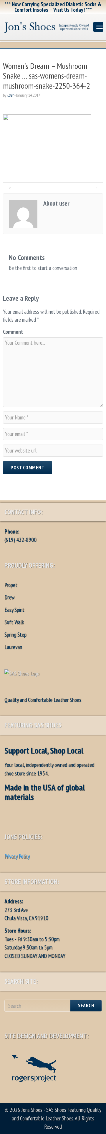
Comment (13, 331)
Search (86, 1005)
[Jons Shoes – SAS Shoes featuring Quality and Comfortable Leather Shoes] (46, 26)
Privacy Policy (17, 856)
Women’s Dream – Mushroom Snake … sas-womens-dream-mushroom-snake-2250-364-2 (46, 75)
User (10, 95)
